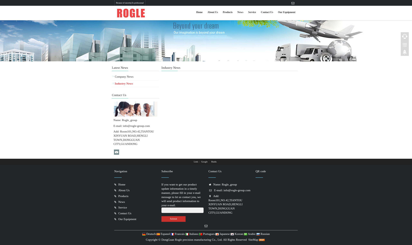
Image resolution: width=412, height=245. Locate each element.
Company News (124, 76)
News (240, 12)
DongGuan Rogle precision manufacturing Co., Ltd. (191, 239)
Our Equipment (286, 12)
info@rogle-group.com (136, 125)
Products (228, 12)
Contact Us (267, 12)
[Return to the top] (405, 53)
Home (199, 12)
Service (252, 12)
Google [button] (204, 161)
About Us (212, 12)
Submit (173, 218)
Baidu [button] (214, 161)
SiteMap (253, 239)
